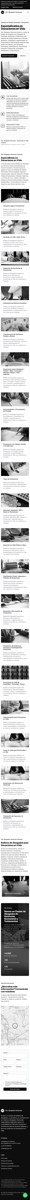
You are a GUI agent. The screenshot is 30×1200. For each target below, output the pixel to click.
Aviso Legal (4, 1158)
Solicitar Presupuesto (8, 55)
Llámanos (22, 55)
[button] (15, 1026)
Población (19, 1066)
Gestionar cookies (18, 7)
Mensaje (6, 1073)
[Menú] (28, 12)
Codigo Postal (7, 1066)
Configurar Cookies (6, 1168)
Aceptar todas (5, 7)
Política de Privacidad (7, 1163)
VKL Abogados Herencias (13, 12)
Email (5, 1059)
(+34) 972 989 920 (6, 1146)
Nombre (6, 1052)
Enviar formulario (15, 1089)
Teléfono (18, 1059)
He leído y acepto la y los (15, 1083)
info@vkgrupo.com (6, 1148)
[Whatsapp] (25, 1195)
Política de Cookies (6, 1161)
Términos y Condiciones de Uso (10, 1166)
